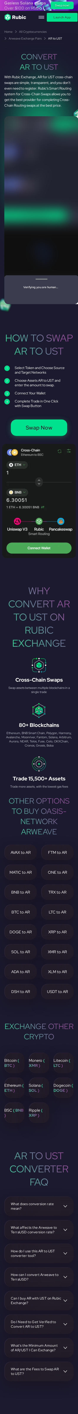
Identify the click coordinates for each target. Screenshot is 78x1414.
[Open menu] (41, 17)
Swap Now (39, 427)
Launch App (62, 17)
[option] (39, 5)
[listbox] (39, 5)
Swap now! (62, 5)
